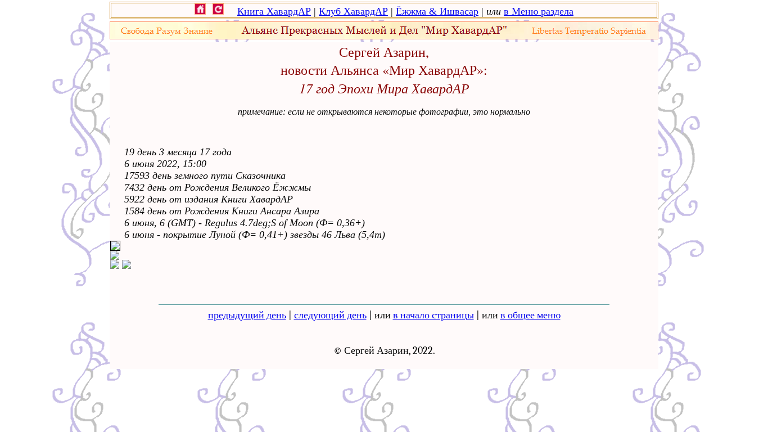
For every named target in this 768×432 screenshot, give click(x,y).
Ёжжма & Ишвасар (437, 11)
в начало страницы (433, 315)
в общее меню (530, 315)
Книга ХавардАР (274, 11)
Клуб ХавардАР (353, 11)
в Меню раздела (538, 11)
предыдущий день (247, 315)
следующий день (330, 315)
